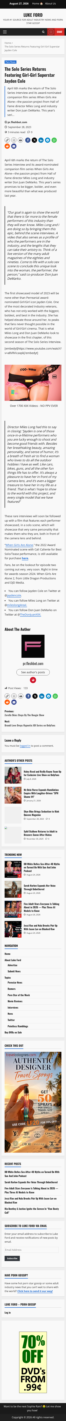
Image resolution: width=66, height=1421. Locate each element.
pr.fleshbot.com (17, 122)
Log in (8, 1312)
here (25, 558)
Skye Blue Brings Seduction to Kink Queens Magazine (13, 815)
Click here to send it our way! (35, 1291)
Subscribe (12, 1258)
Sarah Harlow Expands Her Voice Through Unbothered (13, 889)
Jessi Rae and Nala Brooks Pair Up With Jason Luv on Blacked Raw (13, 929)
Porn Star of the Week (19, 995)
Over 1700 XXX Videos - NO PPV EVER (34, 406)
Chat (59, 31)
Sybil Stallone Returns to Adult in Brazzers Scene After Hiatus (13, 835)
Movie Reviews (15, 1001)
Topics (8, 977)
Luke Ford (33, 15)
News (10, 1013)
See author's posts (33, 672)
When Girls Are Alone (19, 545)
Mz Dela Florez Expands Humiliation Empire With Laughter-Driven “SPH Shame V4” (13, 795)
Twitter (11, 1020)
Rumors (12, 989)
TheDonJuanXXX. (30, 614)
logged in (25, 745)
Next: (30, 723)
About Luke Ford (13, 960)
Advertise (12, 965)
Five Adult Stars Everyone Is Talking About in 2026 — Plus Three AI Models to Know (13, 909)
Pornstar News (15, 982)
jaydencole (14, 595)
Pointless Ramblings (18, 1026)
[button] (5, 32)
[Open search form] (43, 32)
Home (7, 954)
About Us (50, 3)
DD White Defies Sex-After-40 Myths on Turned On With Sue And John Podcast (13, 869)
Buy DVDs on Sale (13, 1032)
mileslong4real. (17, 605)
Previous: (24, 713)
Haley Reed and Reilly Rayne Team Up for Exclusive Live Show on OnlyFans (13, 775)
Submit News (14, 971)
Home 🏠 (37, 3)
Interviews (13, 1007)
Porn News (11, 62)
